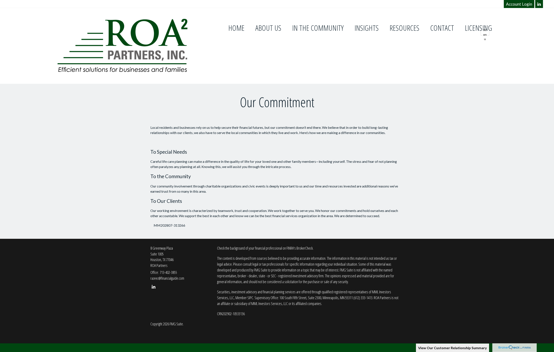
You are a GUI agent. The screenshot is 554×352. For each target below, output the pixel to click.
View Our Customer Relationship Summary (452, 348)
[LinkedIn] (539, 4)
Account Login (519, 4)
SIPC (250, 297)
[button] (268, 28)
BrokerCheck (304, 248)
